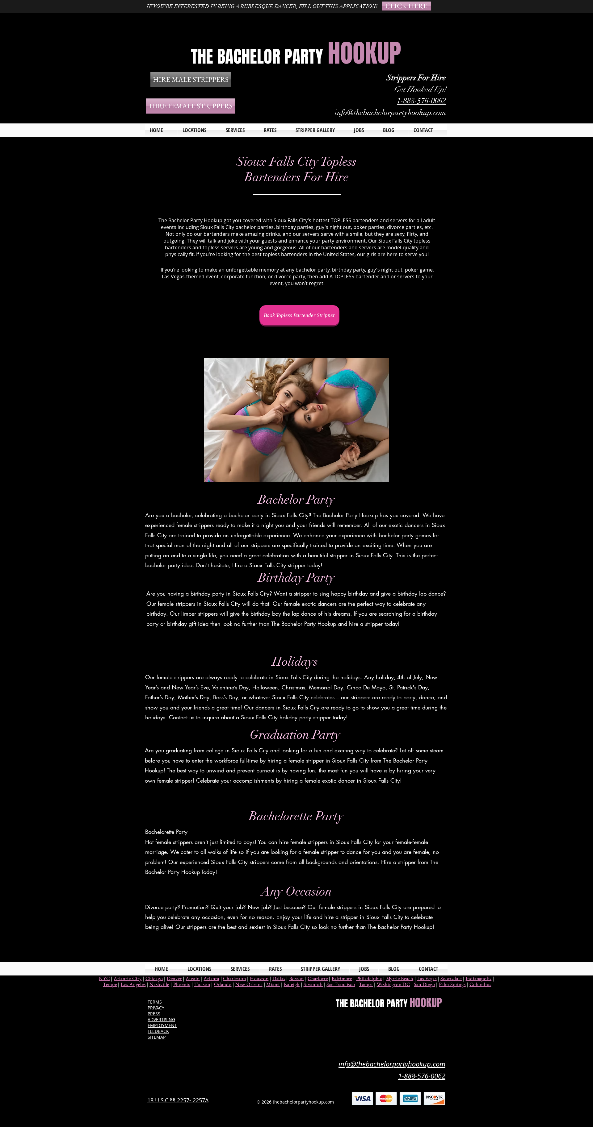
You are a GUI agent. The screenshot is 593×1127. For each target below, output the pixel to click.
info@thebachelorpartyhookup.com (390, 112)
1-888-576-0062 (421, 101)
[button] (240, 130)
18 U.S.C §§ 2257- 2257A (177, 1100)
